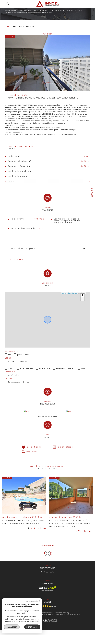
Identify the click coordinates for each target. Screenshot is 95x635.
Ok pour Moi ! (32, 627)
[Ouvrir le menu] (86, 4)
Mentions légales (43, 614)
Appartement (73, 10)
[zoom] (47, 90)
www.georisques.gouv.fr (13, 132)
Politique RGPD (68, 614)
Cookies (77, 614)
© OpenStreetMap (72, 293)
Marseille (37, 10)
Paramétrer (12, 627)
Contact (92, 192)
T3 (81, 10)
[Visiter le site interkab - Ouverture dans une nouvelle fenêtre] (47, 588)
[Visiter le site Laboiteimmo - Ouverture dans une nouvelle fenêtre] (47, 623)
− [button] (82, 298)
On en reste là (32, 601)
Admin (52, 614)
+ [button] (82, 295)
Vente (14, 10)
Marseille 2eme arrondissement (54, 10)
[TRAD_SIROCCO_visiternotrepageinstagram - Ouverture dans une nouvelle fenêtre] (50, 553)
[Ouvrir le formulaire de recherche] (8, 4)
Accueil (7, 10)
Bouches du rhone (25, 10)
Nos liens (59, 614)
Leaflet (63, 293)
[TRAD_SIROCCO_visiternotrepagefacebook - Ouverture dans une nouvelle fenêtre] (44, 553)
